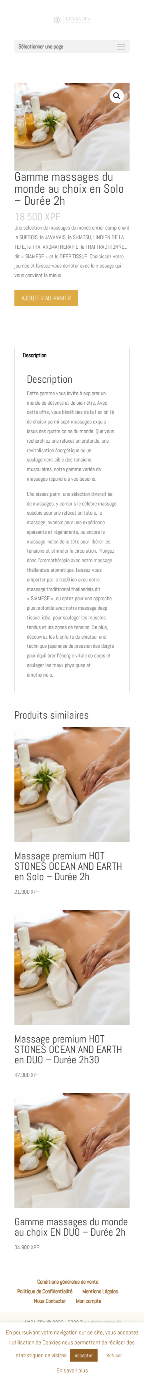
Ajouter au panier (46, 298)
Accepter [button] (84, 1355)
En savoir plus (72, 1370)
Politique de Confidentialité (44, 1291)
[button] (117, 96)
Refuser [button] (114, 1355)
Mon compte (88, 1300)
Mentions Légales (100, 1291)
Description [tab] (34, 355)
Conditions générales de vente (67, 1281)
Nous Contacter (50, 1300)
